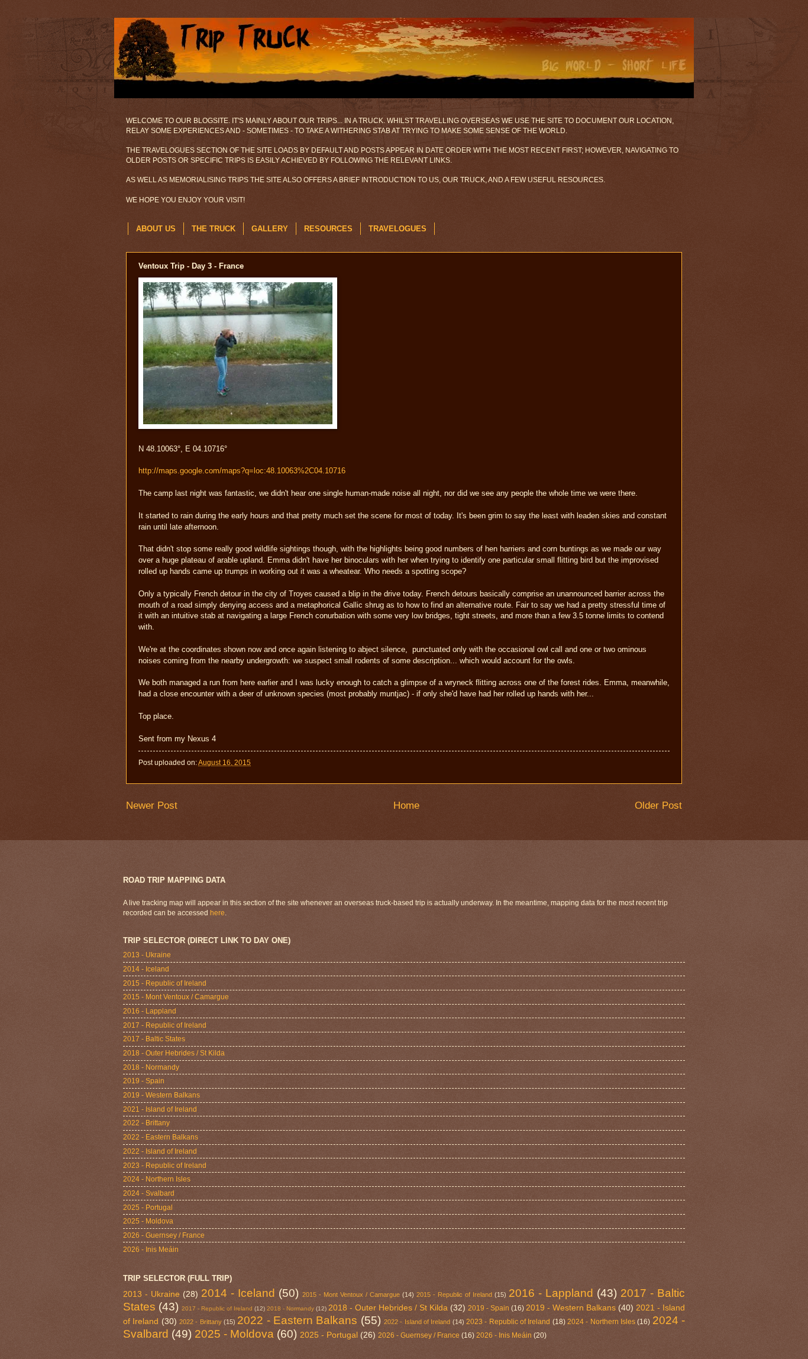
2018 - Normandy (151, 1067)
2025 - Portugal (148, 1207)
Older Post (658, 805)
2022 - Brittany (146, 1123)
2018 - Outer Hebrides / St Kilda (174, 1053)
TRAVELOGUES (397, 228)
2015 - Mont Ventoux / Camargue (176, 997)
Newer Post (151, 805)
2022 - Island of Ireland (160, 1151)
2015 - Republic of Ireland (164, 983)
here (217, 913)
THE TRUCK (213, 228)
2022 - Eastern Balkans (160, 1137)
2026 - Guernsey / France (164, 1235)
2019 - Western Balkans (161, 1095)
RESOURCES (328, 228)
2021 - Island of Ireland (160, 1109)
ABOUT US (156, 228)
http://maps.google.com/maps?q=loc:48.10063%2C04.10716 (241, 471)
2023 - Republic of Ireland (164, 1165)
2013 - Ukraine (147, 955)
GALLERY (269, 228)
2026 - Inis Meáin (151, 1249)
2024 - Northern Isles (156, 1179)
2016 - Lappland (149, 1011)
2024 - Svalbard (148, 1193)
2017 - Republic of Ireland (164, 1025)
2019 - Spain (143, 1081)
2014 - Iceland (146, 969)
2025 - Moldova (148, 1221)
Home (406, 805)
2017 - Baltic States (154, 1039)
